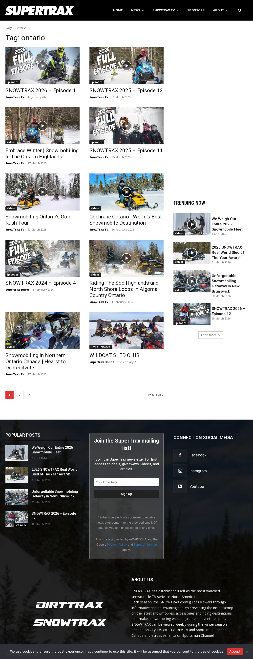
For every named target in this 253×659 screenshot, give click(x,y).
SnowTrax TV (14, 97)
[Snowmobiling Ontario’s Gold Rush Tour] (42, 192)
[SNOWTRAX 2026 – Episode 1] (42, 65)
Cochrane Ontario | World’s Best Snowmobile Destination (125, 220)
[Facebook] (180, 455)
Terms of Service (145, 544)
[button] (239, 10)
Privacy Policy (117, 544)
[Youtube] (180, 486)
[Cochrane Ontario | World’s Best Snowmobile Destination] (126, 192)
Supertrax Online (101, 362)
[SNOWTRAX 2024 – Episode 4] (42, 258)
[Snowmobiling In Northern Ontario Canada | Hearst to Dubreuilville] (42, 330)
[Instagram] (180, 470)
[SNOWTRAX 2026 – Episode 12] (192, 314)
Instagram (198, 470)
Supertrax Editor (17, 289)
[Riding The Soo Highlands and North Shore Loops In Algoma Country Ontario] (126, 258)
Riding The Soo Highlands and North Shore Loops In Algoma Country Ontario (124, 289)
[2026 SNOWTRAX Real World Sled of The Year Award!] (192, 253)
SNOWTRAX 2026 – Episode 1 (40, 90)
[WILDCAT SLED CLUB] (126, 330)
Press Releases (100, 347)
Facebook (198, 455)
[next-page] (30, 395)
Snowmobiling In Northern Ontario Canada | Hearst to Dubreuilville (35, 361)
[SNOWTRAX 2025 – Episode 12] (126, 65)
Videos (11, 142)
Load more (209, 335)
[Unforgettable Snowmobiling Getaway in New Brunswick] (192, 281)
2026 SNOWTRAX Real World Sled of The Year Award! (228, 252)
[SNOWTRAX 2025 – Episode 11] (126, 125)
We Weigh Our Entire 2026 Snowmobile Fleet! (228, 224)
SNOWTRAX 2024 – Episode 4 (40, 283)
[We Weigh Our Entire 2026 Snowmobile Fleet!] (192, 224)
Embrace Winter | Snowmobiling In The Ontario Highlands (42, 154)
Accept (235, 651)
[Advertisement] (210, 107)
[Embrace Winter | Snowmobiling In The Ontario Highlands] (42, 125)
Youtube (197, 486)
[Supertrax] (26, 10)
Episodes (13, 82)
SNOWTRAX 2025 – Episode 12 (126, 90)
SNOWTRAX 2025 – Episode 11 (126, 150)
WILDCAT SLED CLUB (114, 355)
